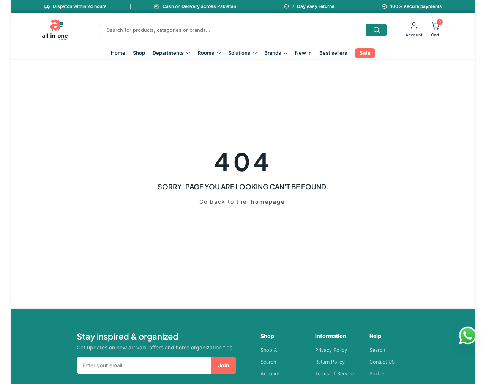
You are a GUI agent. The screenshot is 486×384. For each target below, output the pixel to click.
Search (268, 362)
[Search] (376, 30)
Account (269, 373)
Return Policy (330, 362)
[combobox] (232, 30)
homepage (268, 201)
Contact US (382, 362)
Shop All (269, 350)
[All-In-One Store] (55, 30)
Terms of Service (334, 373)
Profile (376, 373)
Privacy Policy (331, 350)
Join (223, 365)
